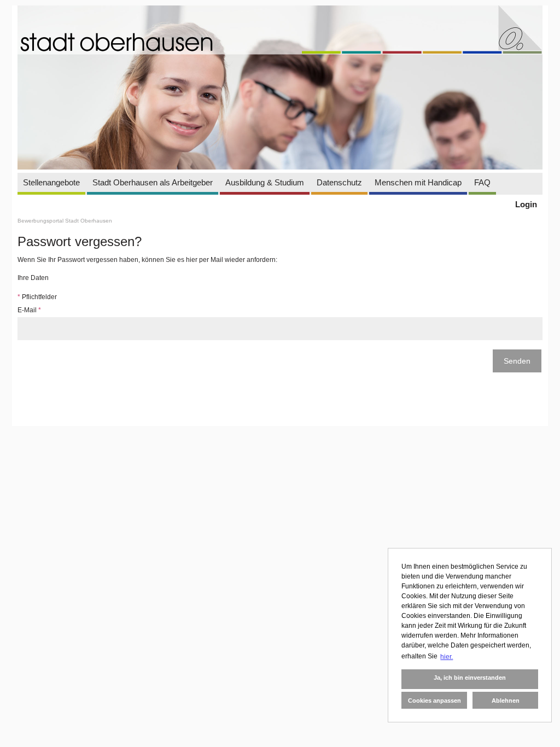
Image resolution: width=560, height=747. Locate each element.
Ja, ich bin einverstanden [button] (470, 677)
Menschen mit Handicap (418, 182)
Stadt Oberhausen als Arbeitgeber (152, 182)
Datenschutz (339, 182)
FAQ (482, 182)
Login (526, 204)
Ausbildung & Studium (264, 182)
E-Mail (29, 310)
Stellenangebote (51, 182)
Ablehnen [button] (506, 700)
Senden (517, 361)
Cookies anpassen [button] (434, 700)
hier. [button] (446, 657)
